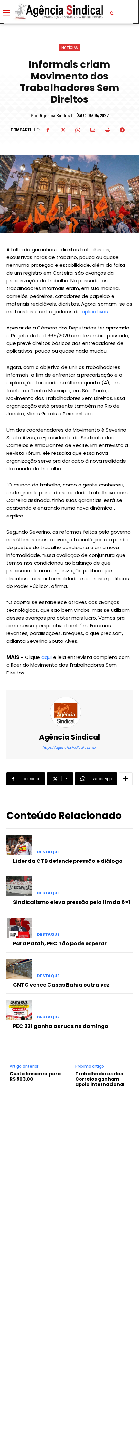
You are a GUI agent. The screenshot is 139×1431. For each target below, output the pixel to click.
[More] (126, 778)
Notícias (69, 47)
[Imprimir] (107, 129)
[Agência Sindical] (69, 712)
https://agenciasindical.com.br (69, 747)
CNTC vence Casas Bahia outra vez (61, 984)
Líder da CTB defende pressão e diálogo (68, 861)
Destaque (48, 852)
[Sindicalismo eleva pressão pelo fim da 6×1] (19, 886)
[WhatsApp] (77, 129)
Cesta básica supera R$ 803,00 (35, 1076)
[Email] (92, 129)
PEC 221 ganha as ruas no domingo (60, 1026)
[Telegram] (122, 129)
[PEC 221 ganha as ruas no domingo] (19, 1010)
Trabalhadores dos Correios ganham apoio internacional (99, 1079)
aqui (46, 657)
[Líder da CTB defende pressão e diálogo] (19, 845)
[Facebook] (47, 129)
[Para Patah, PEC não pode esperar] (19, 928)
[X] (62, 129)
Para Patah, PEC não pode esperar (60, 943)
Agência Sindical (55, 115)
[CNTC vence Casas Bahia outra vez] (19, 969)
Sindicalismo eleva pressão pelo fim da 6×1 (71, 902)
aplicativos (95, 311)
